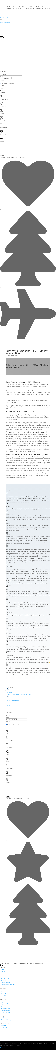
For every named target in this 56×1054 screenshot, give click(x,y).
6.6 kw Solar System (5, 1001)
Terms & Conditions (5, 982)
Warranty (3, 977)
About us (3, 971)
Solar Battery (4, 993)
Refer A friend (4, 1031)
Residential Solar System (7, 1018)
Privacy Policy (4, 980)
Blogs (2, 975)
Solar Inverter (4, 992)
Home (2, 969)
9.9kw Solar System (5, 1003)
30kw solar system (5, 1008)
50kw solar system (5, 1010)
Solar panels (4, 990)
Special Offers (4, 1029)
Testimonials (4, 973)
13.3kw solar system (6, 1005)
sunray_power (10, 355)
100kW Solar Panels (5, 1012)
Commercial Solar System (7, 1020)
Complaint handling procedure (8, 984)
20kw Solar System (5, 1006)
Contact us (3, 1025)
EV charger (3, 995)
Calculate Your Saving (6, 978)
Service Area (4, 1027)
